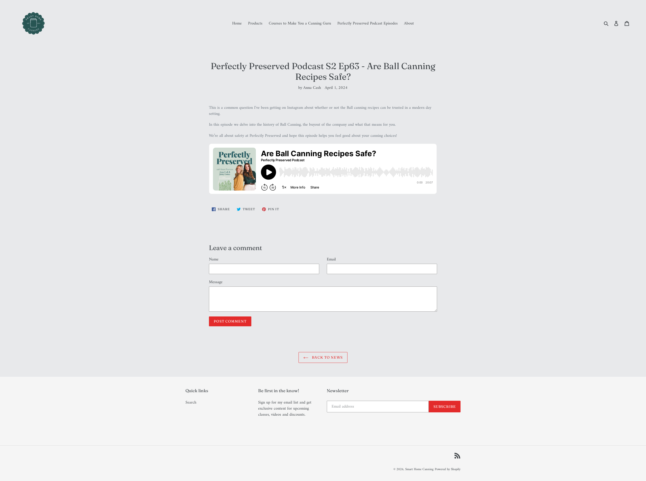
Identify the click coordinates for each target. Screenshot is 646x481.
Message (216, 282)
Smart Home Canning (419, 469)
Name (214, 259)
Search (190, 402)
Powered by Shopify (448, 469)
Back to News (327, 357)
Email (331, 259)
